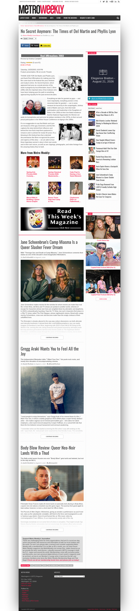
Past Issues (102, 609)
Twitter (24, 592)
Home (22, 25)
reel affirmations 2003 (66, 565)
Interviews (43, 18)
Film (32, 565)
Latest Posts (99, 108)
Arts (51, 18)
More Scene (103, 299)
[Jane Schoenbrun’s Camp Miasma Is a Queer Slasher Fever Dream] (52, 301)
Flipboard (25, 595)
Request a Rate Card (87, 18)
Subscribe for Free (57, 1)
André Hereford (28, 463)
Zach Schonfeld (28, 257)
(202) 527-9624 (26, 583)
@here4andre (52, 463)
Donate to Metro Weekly (44, 1)
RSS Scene (35, 601)
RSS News (26, 601)
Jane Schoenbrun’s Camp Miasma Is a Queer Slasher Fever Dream (49, 244)
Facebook (25, 590)
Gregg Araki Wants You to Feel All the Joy (50, 351)
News (34, 18)
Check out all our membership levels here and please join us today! (53, 560)
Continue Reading (52, 337)
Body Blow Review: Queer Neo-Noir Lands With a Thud (48, 450)
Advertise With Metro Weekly (28, 1)
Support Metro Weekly (28, 23)
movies (45, 565)
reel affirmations (53, 565)
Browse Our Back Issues (71, 1)
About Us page (26, 585)
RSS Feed (114, 609)
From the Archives (70, 18)
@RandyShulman (54, 364)
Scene (58, 18)
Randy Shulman (28, 364)
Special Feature (29, 25)
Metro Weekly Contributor (31, 35)
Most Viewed (91, 108)
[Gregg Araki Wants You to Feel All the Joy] (52, 413)
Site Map (108, 609)
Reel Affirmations (39, 25)
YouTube (25, 597)
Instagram (25, 599)
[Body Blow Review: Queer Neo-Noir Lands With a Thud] (52, 500)
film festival (37, 565)
